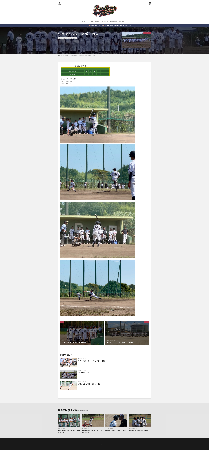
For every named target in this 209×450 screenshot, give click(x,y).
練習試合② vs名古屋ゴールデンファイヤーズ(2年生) (69, 431)
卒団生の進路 (113, 21)
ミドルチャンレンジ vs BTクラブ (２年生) (91, 361)
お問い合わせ (122, 21)
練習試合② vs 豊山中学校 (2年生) (89, 384)
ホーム (83, 21)
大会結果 (97, 21)
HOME (60, 55)
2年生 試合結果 (72, 38)
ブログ (66, 55)
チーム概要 (90, 21)
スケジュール (104, 21)
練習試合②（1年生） (85, 372)
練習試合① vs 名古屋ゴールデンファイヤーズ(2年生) (92, 431)
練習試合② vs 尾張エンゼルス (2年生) (115, 430)
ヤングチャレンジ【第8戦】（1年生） (87, 55)
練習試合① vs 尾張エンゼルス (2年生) (139, 430)
